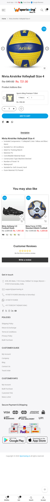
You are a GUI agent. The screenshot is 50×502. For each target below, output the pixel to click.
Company (5, 358)
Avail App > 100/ (12, 2)
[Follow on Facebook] (3, 310)
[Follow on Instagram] (9, 310)
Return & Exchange (9, 328)
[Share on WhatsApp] (12, 122)
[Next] (47, 48)
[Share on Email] (7, 122)
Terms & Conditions (9, 332)
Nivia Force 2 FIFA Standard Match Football (36, 227)
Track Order (26, 2)
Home (4, 18)
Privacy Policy (7, 336)
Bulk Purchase (7, 340)
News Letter (6, 397)
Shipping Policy (7, 324)
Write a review (25, 260)
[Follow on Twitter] (6, 310)
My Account (6, 354)
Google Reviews (38, 2)
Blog (3, 362)
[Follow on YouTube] (15, 310)
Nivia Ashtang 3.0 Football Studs (9, 227)
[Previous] (3, 48)
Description (25, 133)
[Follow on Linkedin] (12, 310)
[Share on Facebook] (3, 122)
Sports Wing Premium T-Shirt (27, 93)
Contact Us (6, 366)
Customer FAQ (7, 393)
